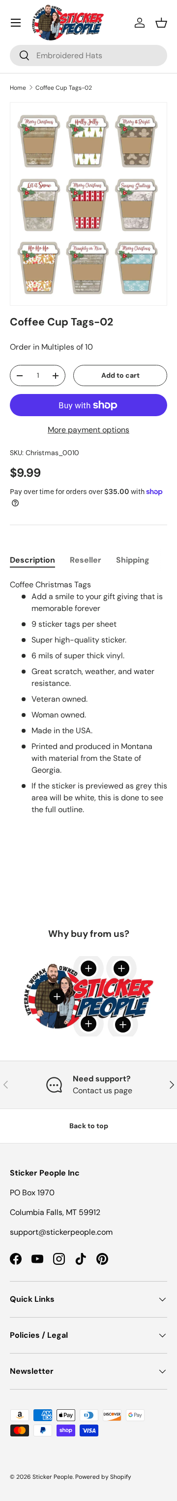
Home (18, 88)
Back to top (88, 1125)
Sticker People (52, 1477)
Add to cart (120, 375)
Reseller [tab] (85, 560)
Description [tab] (32, 560)
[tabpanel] (88, 703)
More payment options (88, 430)
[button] (161, 23)
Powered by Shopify (103, 1477)
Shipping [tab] (132, 560)
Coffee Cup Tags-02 (63, 88)
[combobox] (88, 55)
